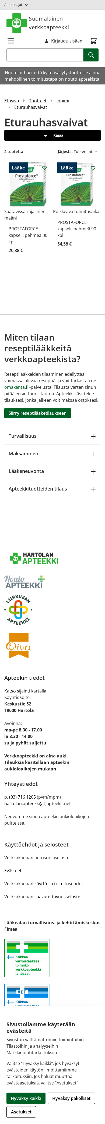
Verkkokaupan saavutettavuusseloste (42, 897)
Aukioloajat (13, 4)
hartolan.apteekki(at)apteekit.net (37, 803)
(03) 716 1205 (22, 797)
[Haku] (91, 54)
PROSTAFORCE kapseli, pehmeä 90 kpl (76, 228)
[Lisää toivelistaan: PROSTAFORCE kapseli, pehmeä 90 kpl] (93, 167)
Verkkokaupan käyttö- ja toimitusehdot (43, 884)
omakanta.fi (16, 387)
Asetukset (21, 1112)
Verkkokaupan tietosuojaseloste (36, 858)
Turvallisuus (23, 436)
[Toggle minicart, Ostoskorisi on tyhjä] (94, 41)
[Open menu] (10, 41)
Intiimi (63, 101)
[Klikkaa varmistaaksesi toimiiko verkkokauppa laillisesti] (52, 961)
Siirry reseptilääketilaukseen (37, 413)
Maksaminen (23, 453)
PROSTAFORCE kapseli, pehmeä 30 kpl (28, 235)
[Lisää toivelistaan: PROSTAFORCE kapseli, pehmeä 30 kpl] (44, 167)
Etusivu (11, 101)
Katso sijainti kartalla (25, 691)
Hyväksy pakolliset (71, 1098)
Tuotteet (38, 101)
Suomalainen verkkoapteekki (49, 23)
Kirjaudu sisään (66, 41)
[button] (52, 135)
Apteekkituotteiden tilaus (38, 488)
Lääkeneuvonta (26, 471)
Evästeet (13, 871)
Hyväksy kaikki (26, 1098)
